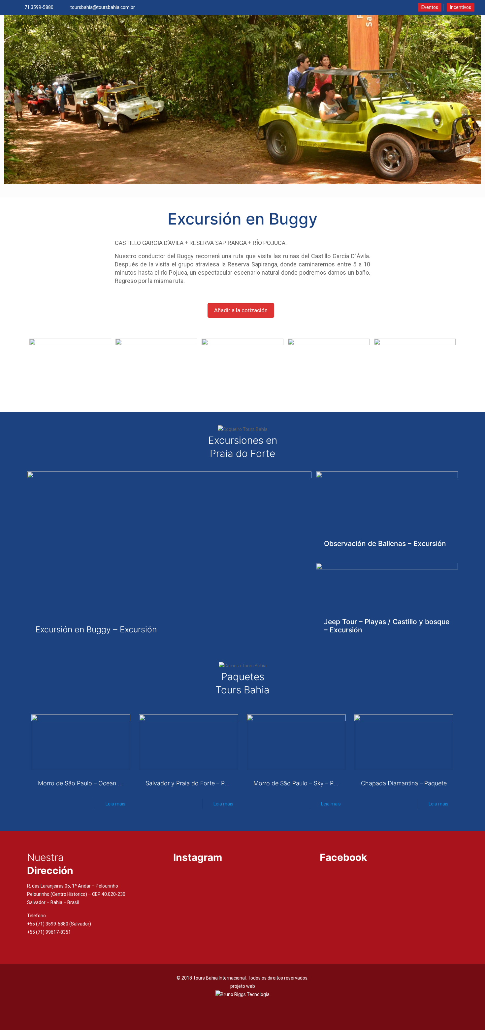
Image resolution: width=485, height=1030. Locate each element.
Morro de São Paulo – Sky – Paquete (302, 783)
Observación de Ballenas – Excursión (385, 543)
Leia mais (115, 803)
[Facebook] (233, 1006)
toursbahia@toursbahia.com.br (102, 7)
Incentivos (460, 7)
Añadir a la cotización (241, 310)
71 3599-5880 (38, 7)
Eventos (429, 7)
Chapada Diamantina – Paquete (404, 783)
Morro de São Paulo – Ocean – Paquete (91, 783)
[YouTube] (242, 1006)
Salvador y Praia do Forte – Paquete (194, 783)
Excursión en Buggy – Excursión (96, 629)
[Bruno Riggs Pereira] (242, 994)
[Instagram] (251, 1006)
